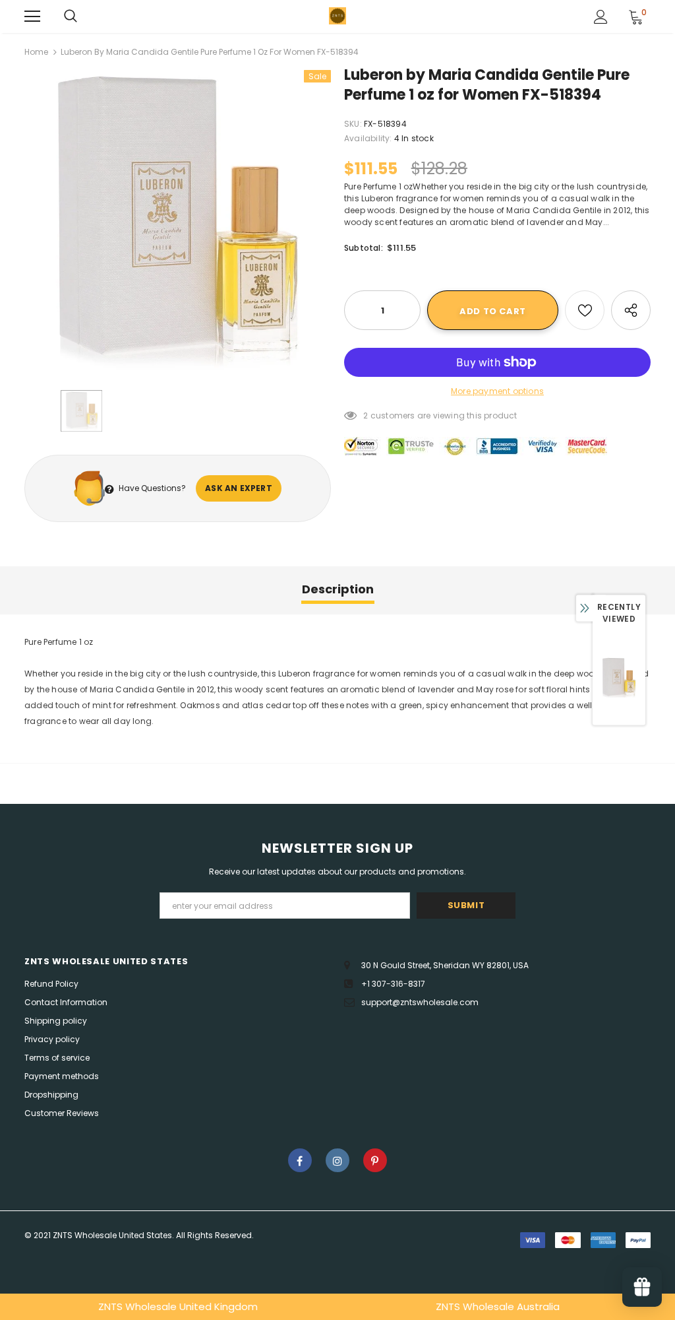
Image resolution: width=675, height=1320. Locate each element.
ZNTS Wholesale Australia (498, 1306)
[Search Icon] (70, 16)
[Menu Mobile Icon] (32, 16)
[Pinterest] (375, 1160)
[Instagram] (337, 1160)
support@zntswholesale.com (420, 1002)
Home (36, 51)
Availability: (368, 138)
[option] (177, 223)
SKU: (353, 123)
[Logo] (337, 15)
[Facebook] (300, 1160)
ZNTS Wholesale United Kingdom (178, 1306)
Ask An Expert (238, 488)
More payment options (497, 391)
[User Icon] (601, 17)
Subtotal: (363, 247)
